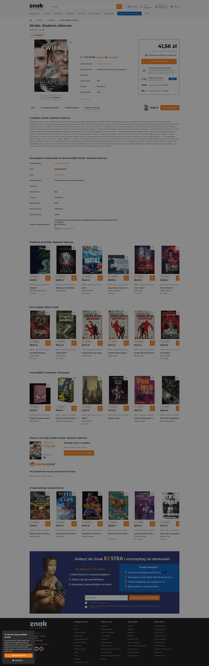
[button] (18, 660)
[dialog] (18, 647)
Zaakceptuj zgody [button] (18, 655)
